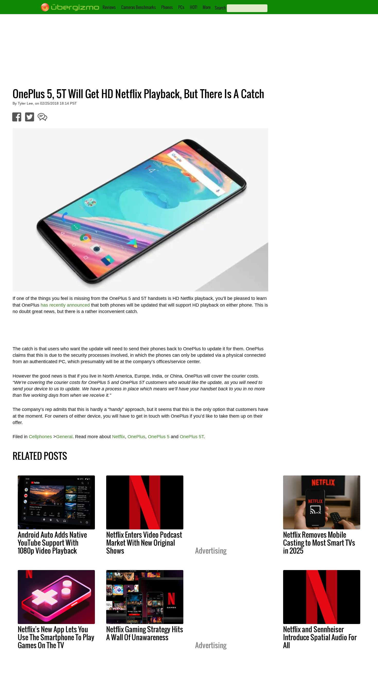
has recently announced (65, 305)
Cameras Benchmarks (138, 7)
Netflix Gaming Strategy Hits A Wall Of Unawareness (144, 633)
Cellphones (40, 436)
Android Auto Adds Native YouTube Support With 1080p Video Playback (52, 542)
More (207, 7)
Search (220, 8)
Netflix (118, 436)
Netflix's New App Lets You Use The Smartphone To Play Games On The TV (56, 637)
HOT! (193, 7)
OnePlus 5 (158, 436)
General (64, 436)
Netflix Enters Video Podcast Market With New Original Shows (144, 542)
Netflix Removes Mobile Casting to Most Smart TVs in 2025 (319, 542)
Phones (167, 7)
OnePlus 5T (192, 436)
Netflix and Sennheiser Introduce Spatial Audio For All (320, 637)
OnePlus (136, 436)
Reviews (109, 7)
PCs (181, 7)
